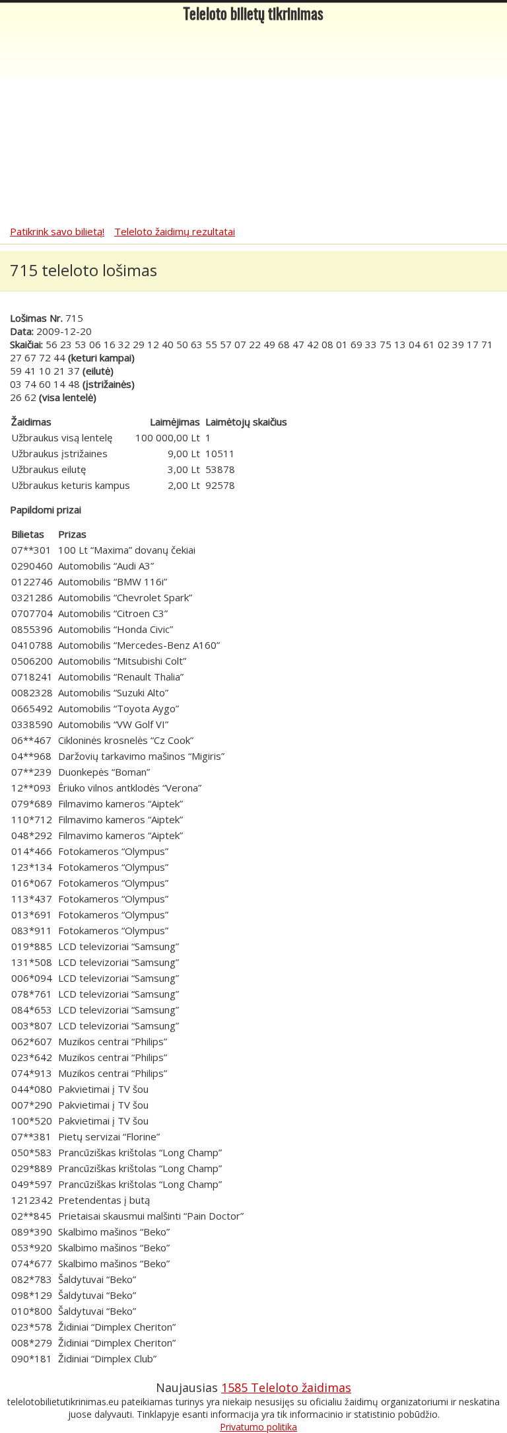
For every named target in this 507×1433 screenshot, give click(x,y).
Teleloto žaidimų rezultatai (174, 231)
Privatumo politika (258, 1426)
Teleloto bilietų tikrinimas (253, 15)
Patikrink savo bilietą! (57, 231)
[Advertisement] (253, 125)
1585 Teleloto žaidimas (286, 1387)
